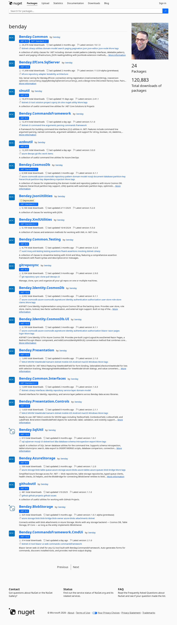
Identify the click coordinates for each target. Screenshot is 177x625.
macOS (84, 361)
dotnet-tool (48, 441)
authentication (80, 299)
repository (33, 74)
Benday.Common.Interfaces (42, 378)
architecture (62, 74)
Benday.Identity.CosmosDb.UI (44, 318)
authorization (94, 299)
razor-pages (113, 330)
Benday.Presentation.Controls (44, 401)
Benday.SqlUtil (31, 429)
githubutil (27, 483)
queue (49, 469)
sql (23, 441)
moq (29, 251)
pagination (77, 48)
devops (31, 153)
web (46, 543)
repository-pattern (63, 176)
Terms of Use (83, 612)
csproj (54, 102)
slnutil (24, 90)
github (25, 495)
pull (48, 276)
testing (47, 251)
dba (56, 441)
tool (33, 102)
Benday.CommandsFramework (45, 113)
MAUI (24, 361)
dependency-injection (54, 179)
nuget (68, 102)
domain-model (50, 48)
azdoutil (26, 141)
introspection (82, 441)
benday (56, 37)
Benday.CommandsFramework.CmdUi (51, 532)
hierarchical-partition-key (31, 179)
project (47, 102)
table (42, 469)
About (71, 612)
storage (31, 469)
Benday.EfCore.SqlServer (39, 62)
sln (59, 102)
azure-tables (84, 469)
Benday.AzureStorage (37, 458)
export (92, 441)
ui (43, 543)
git (36, 153)
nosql (90, 176)
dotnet (25, 48)
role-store (116, 299)
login (21, 333)
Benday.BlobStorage (36, 506)
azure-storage (58, 469)
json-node (103, 48)
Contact (14, 589)
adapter (42, 74)
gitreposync (29, 264)
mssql (37, 441)
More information (117, 55)
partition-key (119, 176)
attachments (82, 518)
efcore (25, 74)
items (50, 153)
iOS (70, 361)
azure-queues (96, 469)
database (63, 441)
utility (74, 102)
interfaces (40, 390)
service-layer (70, 390)
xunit (24, 251)
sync (37, 276)
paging (68, 48)
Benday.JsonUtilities (35, 195)
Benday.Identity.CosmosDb (41, 287)
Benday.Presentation (36, 350)
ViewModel (40, 361)
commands (70, 125)
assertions (56, 251)
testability (51, 74)
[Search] (165, 11)
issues (53, 495)
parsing (60, 125)
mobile (65, 361)
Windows (93, 361)
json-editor (93, 48)
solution (39, 102)
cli (30, 102)
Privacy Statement (131, 612)
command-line (38, 125)
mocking (82, 251)
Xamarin (50, 361)
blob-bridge (109, 469)
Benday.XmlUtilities (35, 219)
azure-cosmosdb (46, 176)
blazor (104, 330)
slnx (63, 102)
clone (42, 276)
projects (39, 495)
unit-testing (37, 251)
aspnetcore (60, 299)
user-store (106, 299)
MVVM (31, 361)
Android (77, 361)
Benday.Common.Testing (40, 239)
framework (81, 125)
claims (22, 302)
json (85, 48)
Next (76, 567)
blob (37, 469)
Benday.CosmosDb (34, 164)
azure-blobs (71, 469)
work (44, 153)
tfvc (40, 153)
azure (24, 153)
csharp (32, 48)
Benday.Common (33, 36)
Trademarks (148, 612)
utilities (39, 48)
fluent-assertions (69, 251)
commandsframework (71, 543)
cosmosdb (32, 176)
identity (69, 299)
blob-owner (57, 518)
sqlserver (29, 441)
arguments (51, 125)
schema (72, 441)
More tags (114, 48)
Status (67, 589)
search (61, 48)
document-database (103, 176)
